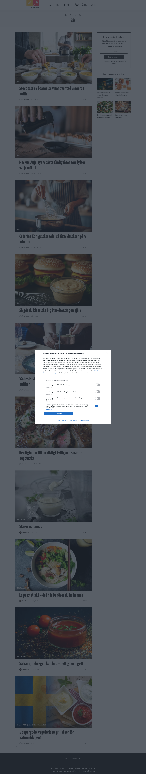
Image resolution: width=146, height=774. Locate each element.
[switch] (97, 385)
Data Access (73, 420)
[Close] (107, 354)
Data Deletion (62, 420)
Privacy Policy (84, 420)
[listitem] (73, 380)
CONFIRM (58, 413)
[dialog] (73, 387)
